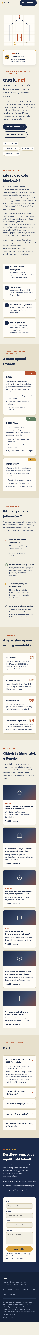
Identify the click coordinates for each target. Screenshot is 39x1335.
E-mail (8, 1211)
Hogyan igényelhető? (15, 134)
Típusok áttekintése (15, 127)
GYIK (4, 1294)
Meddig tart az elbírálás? (17, 1114)
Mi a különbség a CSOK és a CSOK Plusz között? (18, 1060)
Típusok (18, 1289)
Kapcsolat (12, 1294)
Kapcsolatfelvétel (28, 3)
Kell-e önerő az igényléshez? (18, 1103)
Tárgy (8, 1221)
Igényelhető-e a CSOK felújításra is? (15, 1092)
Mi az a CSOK (7, 1289)
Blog (33, 1289)
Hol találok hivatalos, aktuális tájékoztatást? (19, 1125)
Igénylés (26, 1289)
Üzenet (9, 1230)
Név (7, 1201)
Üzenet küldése (19, 1249)
